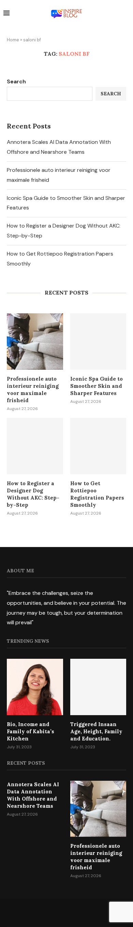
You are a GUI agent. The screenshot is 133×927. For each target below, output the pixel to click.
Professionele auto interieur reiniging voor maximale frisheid (33, 390)
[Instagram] (66, 912)
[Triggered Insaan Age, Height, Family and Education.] (98, 687)
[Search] (126, 14)
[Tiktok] (84, 912)
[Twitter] (58, 912)
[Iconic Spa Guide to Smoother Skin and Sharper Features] (98, 341)
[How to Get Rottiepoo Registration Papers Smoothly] (98, 446)
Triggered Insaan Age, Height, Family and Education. (96, 731)
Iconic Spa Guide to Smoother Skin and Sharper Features (96, 386)
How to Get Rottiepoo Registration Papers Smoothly (97, 494)
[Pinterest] (75, 912)
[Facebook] (49, 912)
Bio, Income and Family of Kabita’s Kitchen (30, 731)
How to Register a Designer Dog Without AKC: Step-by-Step (33, 494)
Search (16, 81)
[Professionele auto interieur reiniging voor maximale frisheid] (35, 341)
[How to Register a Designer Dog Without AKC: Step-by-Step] (35, 446)
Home (13, 40)
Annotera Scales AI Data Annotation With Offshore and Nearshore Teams (33, 795)
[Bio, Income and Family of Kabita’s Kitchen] (35, 687)
